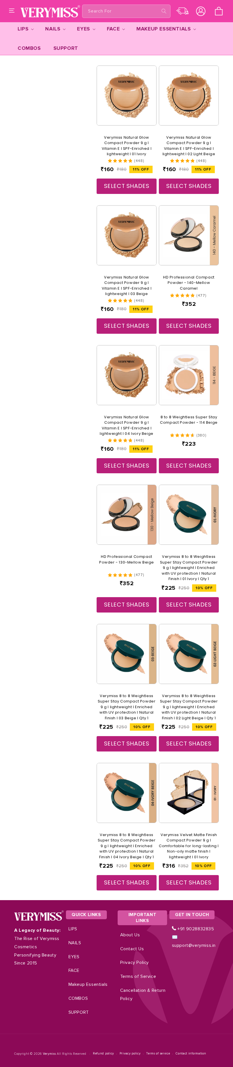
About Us (130, 935)
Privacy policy (130, 1053)
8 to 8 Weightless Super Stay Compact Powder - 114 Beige (189, 419)
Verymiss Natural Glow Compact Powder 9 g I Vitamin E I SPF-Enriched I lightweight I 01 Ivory (127, 146)
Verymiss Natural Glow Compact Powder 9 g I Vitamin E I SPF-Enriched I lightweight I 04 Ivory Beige (126, 425)
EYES (74, 957)
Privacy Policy (134, 962)
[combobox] (126, 11)
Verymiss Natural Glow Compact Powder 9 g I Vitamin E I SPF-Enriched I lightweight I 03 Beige (127, 286)
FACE (74, 970)
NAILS (74, 943)
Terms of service (158, 1053)
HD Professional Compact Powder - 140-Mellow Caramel (189, 283)
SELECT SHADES (126, 186)
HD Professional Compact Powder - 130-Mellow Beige (126, 559)
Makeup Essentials (88, 984)
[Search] (164, 11)
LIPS (72, 929)
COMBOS (78, 998)
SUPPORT (78, 1012)
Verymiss (50, 1054)
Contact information (191, 1053)
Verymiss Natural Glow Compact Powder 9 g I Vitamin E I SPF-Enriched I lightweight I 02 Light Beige (189, 146)
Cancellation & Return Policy (143, 995)
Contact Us (132, 949)
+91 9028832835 (195, 929)
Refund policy (103, 1053)
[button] (12, 11)
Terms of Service (138, 976)
